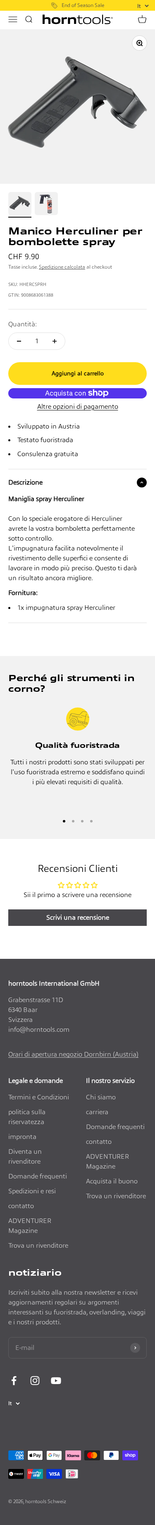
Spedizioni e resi (32, 1191)
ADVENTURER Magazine (29, 1225)
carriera (97, 1111)
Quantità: (22, 324)
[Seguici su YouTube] (56, 1380)
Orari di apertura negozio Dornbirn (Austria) (73, 1054)
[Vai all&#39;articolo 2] (46, 205)
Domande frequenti (37, 1176)
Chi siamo (101, 1097)
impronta (22, 1136)
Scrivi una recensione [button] (77, 917)
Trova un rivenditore (38, 1245)
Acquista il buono (112, 1181)
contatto (21, 1205)
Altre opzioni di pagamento (77, 406)
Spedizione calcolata (62, 266)
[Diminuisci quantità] (19, 341)
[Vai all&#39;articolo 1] (19, 205)
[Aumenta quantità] (54, 341)
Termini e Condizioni (38, 1097)
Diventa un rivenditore (25, 1156)
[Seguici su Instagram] (35, 1380)
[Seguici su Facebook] (13, 1380)
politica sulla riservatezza (26, 1116)
